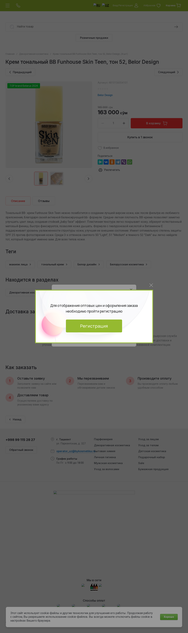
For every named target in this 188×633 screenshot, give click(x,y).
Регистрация (94, 326)
